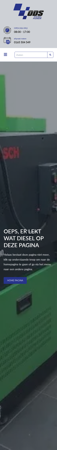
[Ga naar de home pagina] (28, 11)
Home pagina (15, 280)
